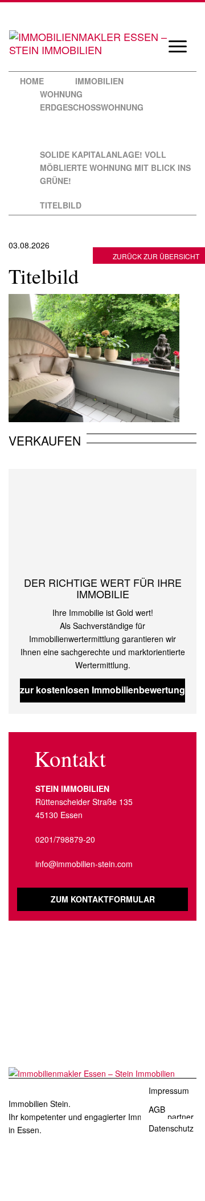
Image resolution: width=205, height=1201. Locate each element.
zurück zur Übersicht (156, 256)
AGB (157, 1109)
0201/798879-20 (65, 839)
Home (32, 81)
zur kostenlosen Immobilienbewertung (102, 689)
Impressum (169, 1090)
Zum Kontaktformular (103, 899)
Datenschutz (171, 1128)
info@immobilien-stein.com (84, 863)
